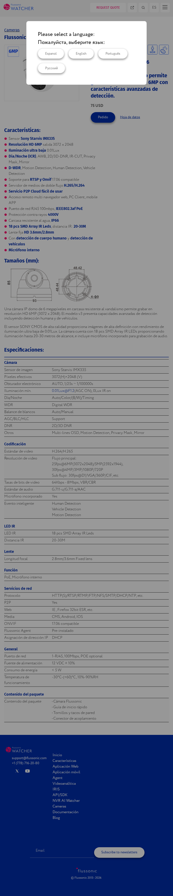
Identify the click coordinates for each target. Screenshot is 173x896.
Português (112, 53)
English (81, 53)
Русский (51, 68)
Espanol (51, 53)
